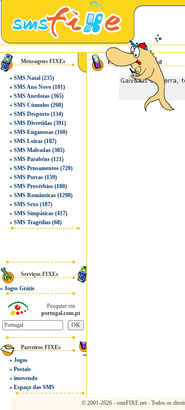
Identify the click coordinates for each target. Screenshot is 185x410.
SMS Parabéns (32, 159)
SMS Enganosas (34, 132)
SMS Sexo (26, 204)
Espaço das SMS (34, 387)
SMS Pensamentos (36, 168)
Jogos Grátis (19, 288)
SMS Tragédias (32, 222)
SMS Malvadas (32, 150)
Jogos (21, 360)
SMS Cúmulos (31, 105)
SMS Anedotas (32, 96)
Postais (22, 369)
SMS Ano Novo (32, 87)
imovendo (25, 378)
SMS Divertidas (33, 123)
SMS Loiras (28, 141)
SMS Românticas (35, 195)
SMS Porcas (28, 177)
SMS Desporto (31, 114)
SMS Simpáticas (34, 213)
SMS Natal (27, 78)
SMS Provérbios (33, 186)
